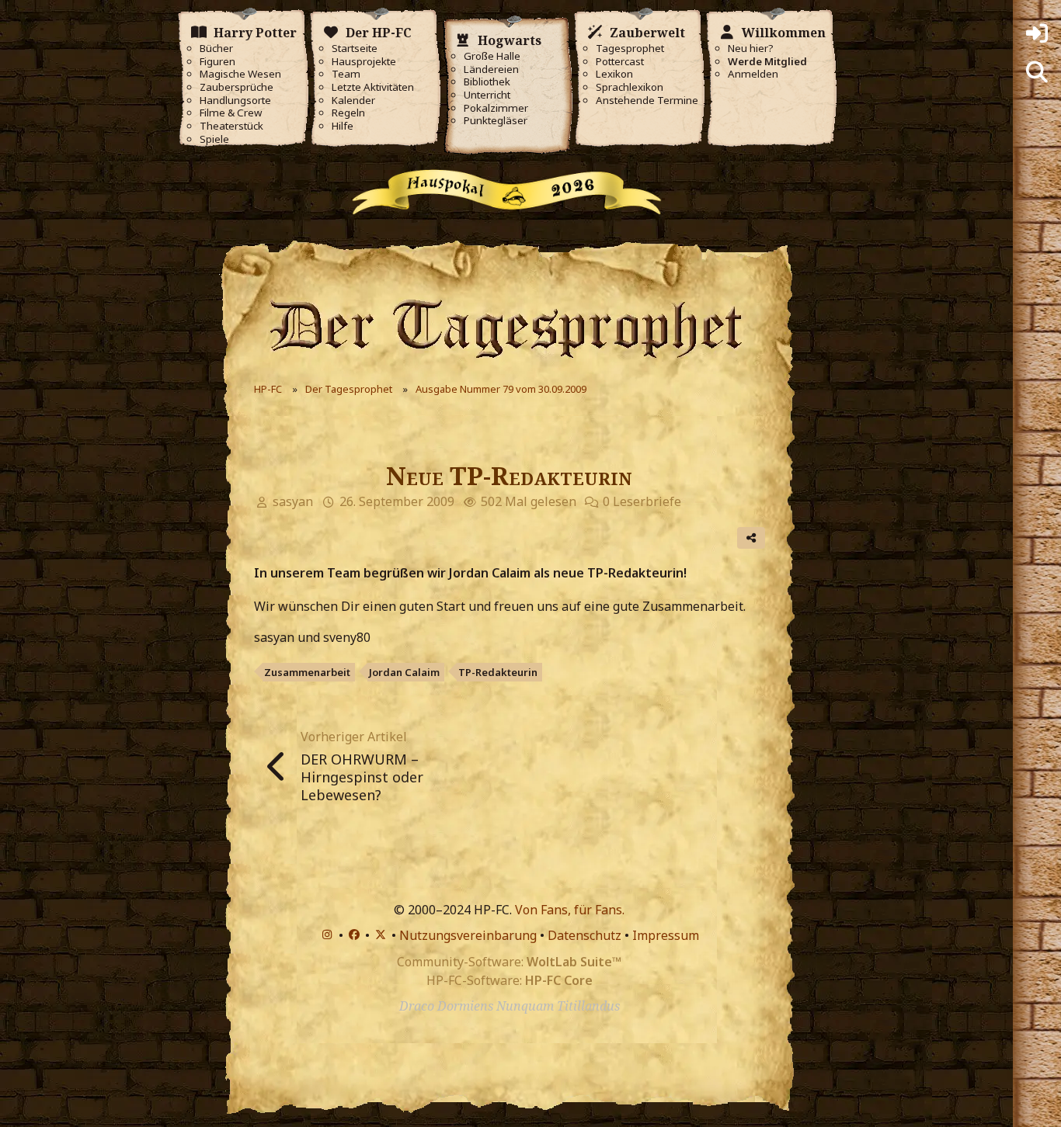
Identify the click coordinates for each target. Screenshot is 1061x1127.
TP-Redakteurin (497, 672)
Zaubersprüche (236, 87)
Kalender (353, 100)
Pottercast (620, 61)
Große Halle (492, 56)
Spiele (214, 139)
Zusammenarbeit (307, 672)
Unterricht (487, 95)
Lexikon (614, 74)
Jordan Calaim (404, 672)
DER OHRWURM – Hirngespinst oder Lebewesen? (362, 777)
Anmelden (753, 74)
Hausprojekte (364, 61)
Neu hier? (751, 48)
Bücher (216, 48)
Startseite (354, 48)
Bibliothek (487, 81)
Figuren (217, 61)
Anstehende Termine (647, 100)
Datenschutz (584, 935)
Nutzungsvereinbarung (468, 935)
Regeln (348, 113)
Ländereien (491, 69)
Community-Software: (509, 961)
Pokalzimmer (496, 108)
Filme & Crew (231, 113)
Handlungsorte (235, 100)
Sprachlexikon (629, 87)
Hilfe (342, 126)
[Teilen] (751, 538)
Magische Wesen (240, 74)
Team (346, 74)
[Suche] (1036, 72)
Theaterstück (231, 126)
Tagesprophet (630, 48)
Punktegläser (495, 120)
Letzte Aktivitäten (373, 87)
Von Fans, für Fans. (569, 909)
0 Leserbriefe (642, 501)
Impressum (665, 935)
